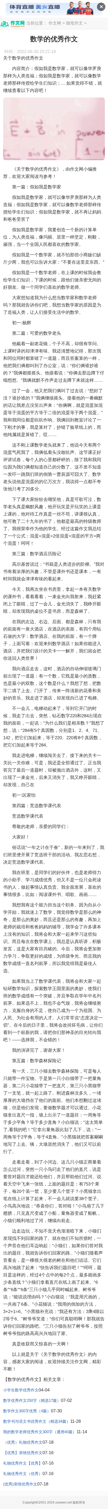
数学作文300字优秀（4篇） (27, 1411)
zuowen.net (63, 1502)
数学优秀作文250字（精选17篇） (32, 1400)
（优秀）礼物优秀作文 (22, 1442)
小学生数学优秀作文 (21, 1390)
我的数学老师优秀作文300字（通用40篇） (40, 1432)
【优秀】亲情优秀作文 (22, 1452)
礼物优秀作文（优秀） (22, 1473)
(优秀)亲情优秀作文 (20, 1484)
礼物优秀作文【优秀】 (22, 1463)
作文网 (54, 23)
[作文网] (12, 24)
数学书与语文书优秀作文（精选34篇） (36, 1421)
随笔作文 (74, 23)
